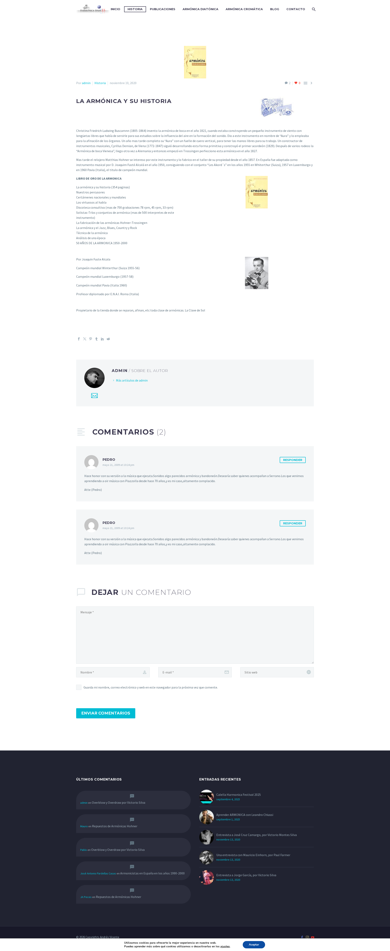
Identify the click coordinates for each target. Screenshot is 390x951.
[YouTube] (312, 937)
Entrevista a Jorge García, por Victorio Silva (246, 875)
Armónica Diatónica (200, 9)
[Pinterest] (90, 338)
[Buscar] (313, 9)
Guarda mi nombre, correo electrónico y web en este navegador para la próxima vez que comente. (150, 687)
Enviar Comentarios (105, 713)
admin (86, 83)
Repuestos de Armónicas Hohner (114, 826)
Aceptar (254, 945)
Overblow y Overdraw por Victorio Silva (118, 802)
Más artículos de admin (132, 380)
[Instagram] (307, 937)
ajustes (225, 946)
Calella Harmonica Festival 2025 (238, 795)
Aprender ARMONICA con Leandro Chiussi (244, 815)
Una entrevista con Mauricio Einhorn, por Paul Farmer (253, 855)
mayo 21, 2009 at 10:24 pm (118, 465)
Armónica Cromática (244, 9)
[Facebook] (78, 338)
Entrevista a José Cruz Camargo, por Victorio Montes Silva (256, 835)
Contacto (295, 9)
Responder (292, 460)
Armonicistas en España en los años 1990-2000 (152, 873)
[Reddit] (108, 338)
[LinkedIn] (102, 338)
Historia (135, 9)
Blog (274, 9)
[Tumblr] (96, 338)
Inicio (115, 9)
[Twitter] (84, 338)
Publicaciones (162, 9)
